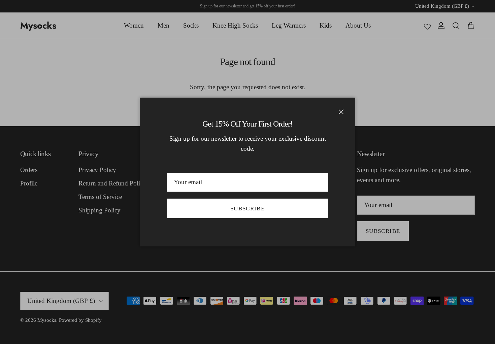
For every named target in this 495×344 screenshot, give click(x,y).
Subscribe (247, 208)
